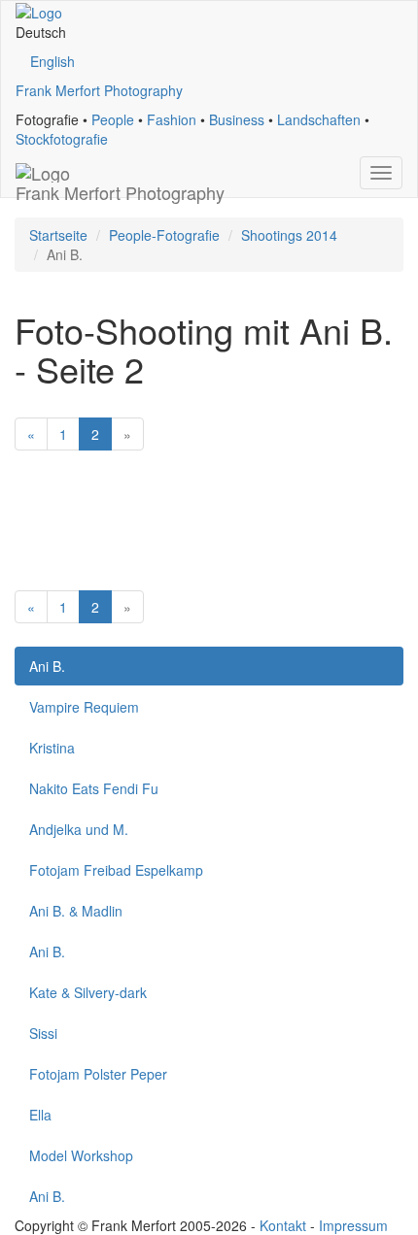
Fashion (171, 119)
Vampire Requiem (84, 707)
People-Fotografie (164, 235)
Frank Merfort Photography (99, 90)
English (52, 61)
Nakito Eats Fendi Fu (93, 788)
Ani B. (47, 666)
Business (236, 119)
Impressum (353, 1225)
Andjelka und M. (78, 829)
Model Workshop (81, 1155)
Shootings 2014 (289, 235)
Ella (40, 1114)
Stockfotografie (62, 139)
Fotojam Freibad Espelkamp (116, 870)
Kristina (52, 747)
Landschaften (319, 119)
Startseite (58, 235)
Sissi (43, 1033)
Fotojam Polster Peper (98, 1074)
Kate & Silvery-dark (88, 992)
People (112, 119)
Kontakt (283, 1225)
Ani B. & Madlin (75, 910)
